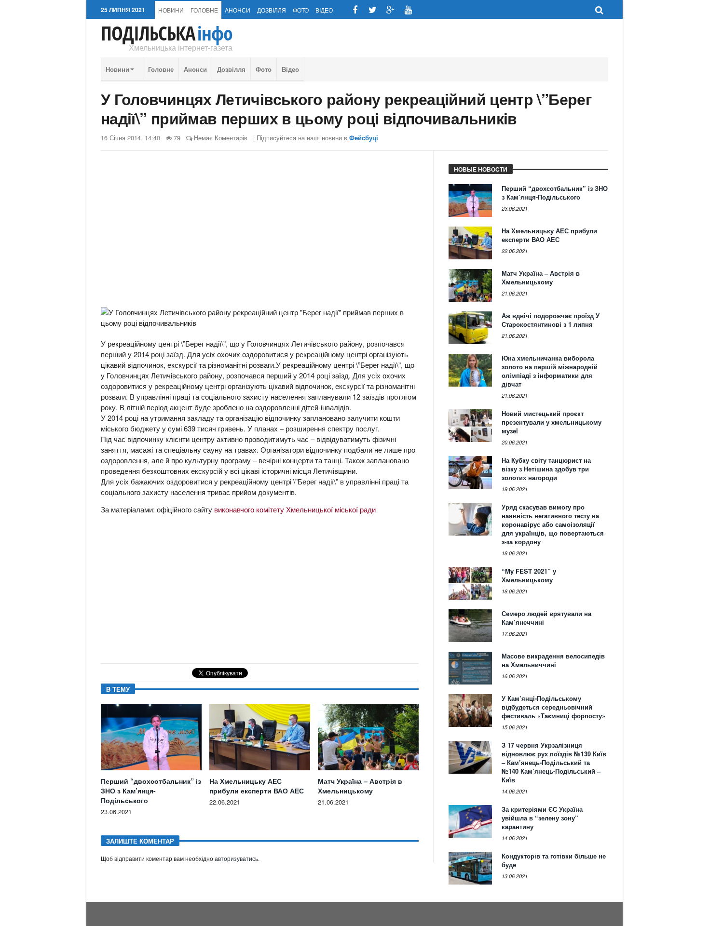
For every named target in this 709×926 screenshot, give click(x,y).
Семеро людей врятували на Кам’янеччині (546, 618)
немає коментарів (220, 137)
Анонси (237, 10)
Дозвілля (271, 10)
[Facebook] (355, 10)
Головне (204, 10)
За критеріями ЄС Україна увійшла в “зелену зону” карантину (542, 818)
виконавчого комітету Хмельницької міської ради (295, 509)
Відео (324, 10)
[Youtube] (408, 10)
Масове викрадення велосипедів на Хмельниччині (553, 660)
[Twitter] (373, 10)
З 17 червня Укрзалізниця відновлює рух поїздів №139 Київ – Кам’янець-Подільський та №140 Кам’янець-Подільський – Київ (554, 762)
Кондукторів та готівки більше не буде (554, 860)
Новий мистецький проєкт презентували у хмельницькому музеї (551, 422)
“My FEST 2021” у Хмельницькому (529, 575)
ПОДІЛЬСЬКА (166, 33)
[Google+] (390, 10)
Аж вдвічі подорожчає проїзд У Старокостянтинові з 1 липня (551, 320)
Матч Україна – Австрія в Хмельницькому (360, 785)
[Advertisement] (260, 232)
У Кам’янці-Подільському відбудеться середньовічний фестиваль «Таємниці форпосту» (553, 707)
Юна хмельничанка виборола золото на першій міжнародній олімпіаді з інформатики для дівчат (550, 371)
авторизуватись (236, 859)
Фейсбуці (363, 138)
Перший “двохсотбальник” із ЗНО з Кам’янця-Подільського (151, 790)
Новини (171, 10)
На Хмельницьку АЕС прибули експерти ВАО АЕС (256, 785)
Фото (301, 10)
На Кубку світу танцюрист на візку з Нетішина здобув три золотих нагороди (546, 469)
